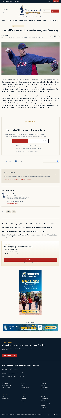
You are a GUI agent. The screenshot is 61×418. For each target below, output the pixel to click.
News (3, 20)
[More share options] (22, 161)
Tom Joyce (44, 389)
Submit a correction (26, 179)
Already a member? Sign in (38, 141)
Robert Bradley (44, 387)
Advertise (43, 400)
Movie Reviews (5, 398)
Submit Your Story (45, 403)
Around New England (7, 385)
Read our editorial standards (11, 179)
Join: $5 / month (30, 259)
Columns (43, 385)
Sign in (50, 1)
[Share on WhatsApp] (7, 161)
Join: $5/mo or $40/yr (9, 355)
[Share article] (58, 36)
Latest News (5, 383)
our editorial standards (31, 175)
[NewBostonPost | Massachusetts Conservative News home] (30, 10)
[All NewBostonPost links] (24, 377)
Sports (15, 20)
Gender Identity (23, 20)
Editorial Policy (44, 398)
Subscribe (56, 1)
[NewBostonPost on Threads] (12, 377)
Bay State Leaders (6, 387)
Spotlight (23, 398)
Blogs (22, 400)
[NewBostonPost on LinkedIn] (21, 377)
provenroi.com (14, 416)
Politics (39, 20)
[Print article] (55, 36)
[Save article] (51, 36)
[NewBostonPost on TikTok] (18, 377)
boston (3, 26)
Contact (43, 405)
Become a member (20, 141)
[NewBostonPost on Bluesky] (15, 377)
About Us (43, 396)
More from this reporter (12, 203)
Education (32, 20)
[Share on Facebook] (13, 161)
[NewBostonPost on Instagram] (9, 377)
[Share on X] (10, 161)
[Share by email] (19, 161)
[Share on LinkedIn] (16, 161)
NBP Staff (5, 35)
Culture (9, 20)
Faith (44, 20)
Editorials (43, 383)
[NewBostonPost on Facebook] (3, 377)
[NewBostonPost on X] (6, 377)
